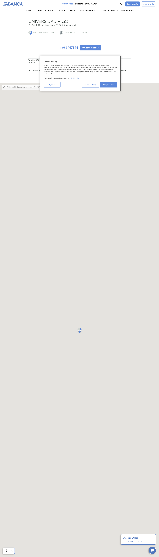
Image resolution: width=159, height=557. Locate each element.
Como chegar (91, 47)
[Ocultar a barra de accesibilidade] (12, 550)
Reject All (52, 85)
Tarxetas (38, 10)
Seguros (72, 10)
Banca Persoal (127, 10)
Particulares (67, 4)
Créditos (49, 10)
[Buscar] (121, 3)
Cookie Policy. (75, 78)
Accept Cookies (108, 85)
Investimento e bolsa (89, 10)
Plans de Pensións (110, 10)
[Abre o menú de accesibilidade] (6, 551)
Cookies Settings (90, 85)
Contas (28, 10)
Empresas (79, 4)
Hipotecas (61, 10)
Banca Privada (91, 4)
